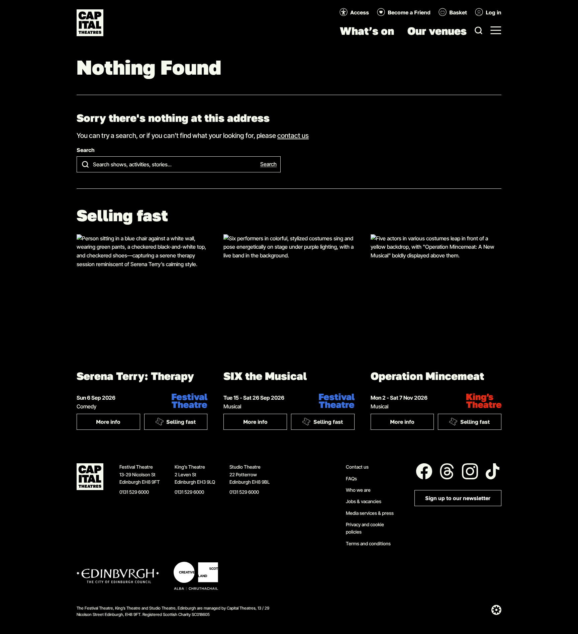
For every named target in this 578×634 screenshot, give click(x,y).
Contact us (357, 467)
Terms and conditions (368, 543)
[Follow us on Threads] (447, 471)
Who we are (358, 490)
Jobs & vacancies (363, 501)
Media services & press (370, 513)
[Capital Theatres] (90, 22)
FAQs (351, 478)
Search (86, 150)
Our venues (437, 30)
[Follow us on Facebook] (424, 471)
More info (118, 423)
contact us (293, 135)
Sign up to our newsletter (457, 498)
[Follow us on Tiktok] (492, 471)
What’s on (367, 30)
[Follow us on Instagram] (470, 471)
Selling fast (181, 422)
